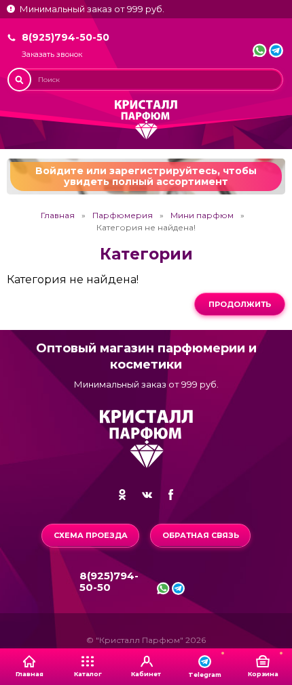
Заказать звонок (52, 54)
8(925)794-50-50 (65, 37)
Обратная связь (200, 535)
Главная (58, 215)
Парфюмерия (122, 215)
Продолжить (239, 304)
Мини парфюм (202, 215)
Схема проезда (91, 535)
